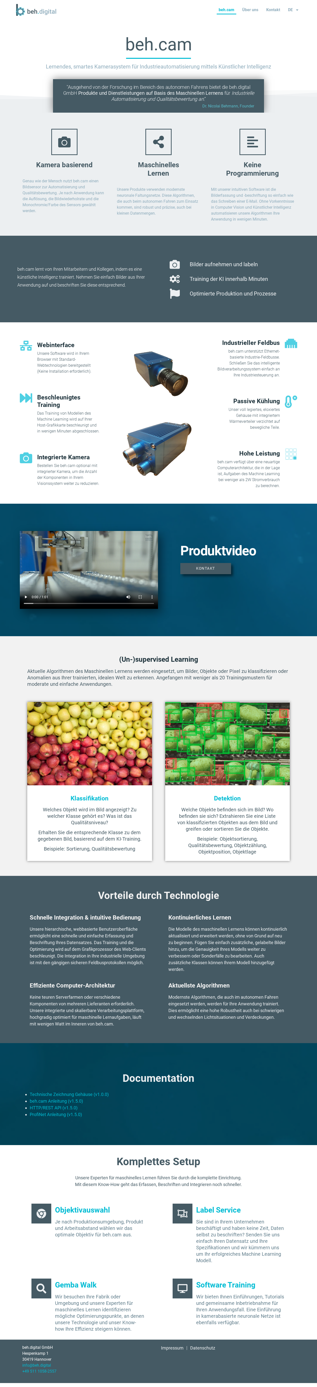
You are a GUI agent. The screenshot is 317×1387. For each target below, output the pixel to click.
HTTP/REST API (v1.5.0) (54, 1107)
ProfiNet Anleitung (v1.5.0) (56, 1114)
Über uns (250, 9)
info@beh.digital (36, 1365)
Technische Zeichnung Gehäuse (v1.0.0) (69, 1094)
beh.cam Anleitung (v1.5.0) (56, 1101)
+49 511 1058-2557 (39, 1371)
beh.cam (226, 9)
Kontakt (273, 9)
